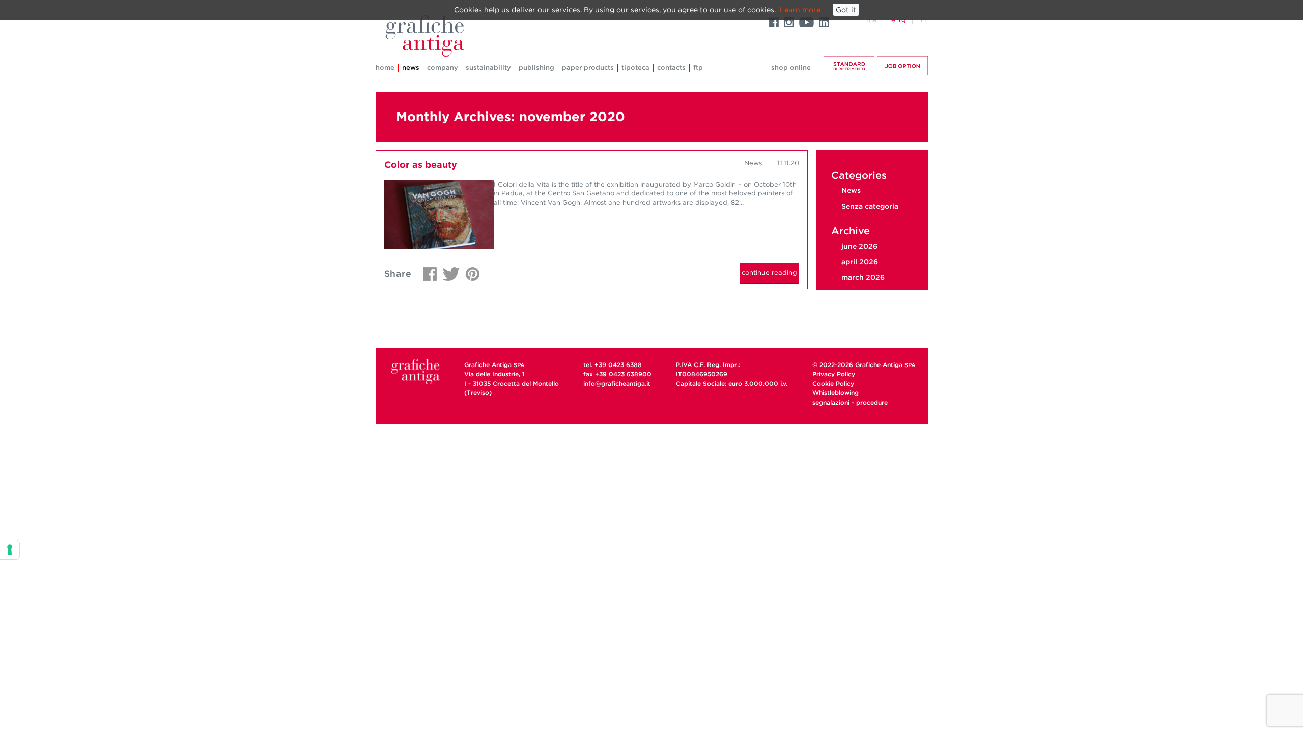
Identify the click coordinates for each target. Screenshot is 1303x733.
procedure (872, 402)
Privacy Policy (833, 374)
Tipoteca (635, 67)
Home (385, 67)
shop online (791, 67)
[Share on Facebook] (427, 271)
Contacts (671, 67)
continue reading (769, 272)
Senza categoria (869, 206)
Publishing (536, 67)
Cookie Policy (833, 383)
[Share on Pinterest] (470, 271)
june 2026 (859, 246)
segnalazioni (830, 402)
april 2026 (859, 262)
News (410, 67)
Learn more (800, 10)
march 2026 (863, 277)
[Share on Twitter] (449, 271)
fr (924, 20)
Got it (846, 10)
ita (871, 20)
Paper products (588, 67)
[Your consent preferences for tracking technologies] (9, 549)
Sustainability (488, 67)
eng (899, 20)
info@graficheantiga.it (616, 383)
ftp (698, 67)
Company (442, 67)
